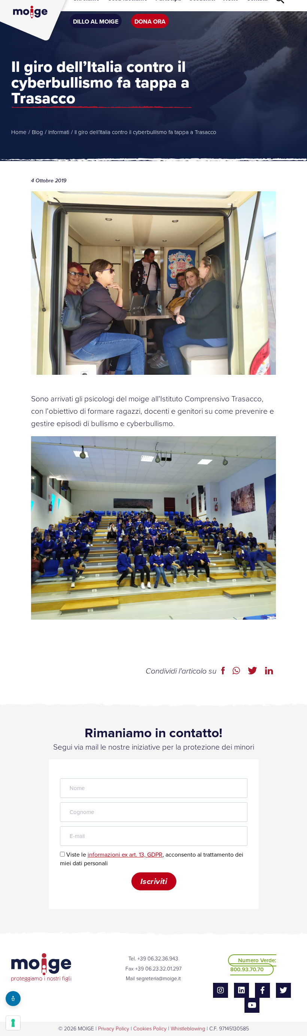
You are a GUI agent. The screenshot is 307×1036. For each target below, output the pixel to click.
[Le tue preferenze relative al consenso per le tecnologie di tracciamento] (13, 1023)
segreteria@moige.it (158, 978)
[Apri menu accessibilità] (13, 998)
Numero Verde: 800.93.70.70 (253, 964)
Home (19, 132)
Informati (58, 132)
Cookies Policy (150, 1029)
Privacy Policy (113, 1029)
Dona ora (149, 21)
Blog (37, 132)
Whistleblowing (188, 1029)
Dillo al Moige (95, 21)
